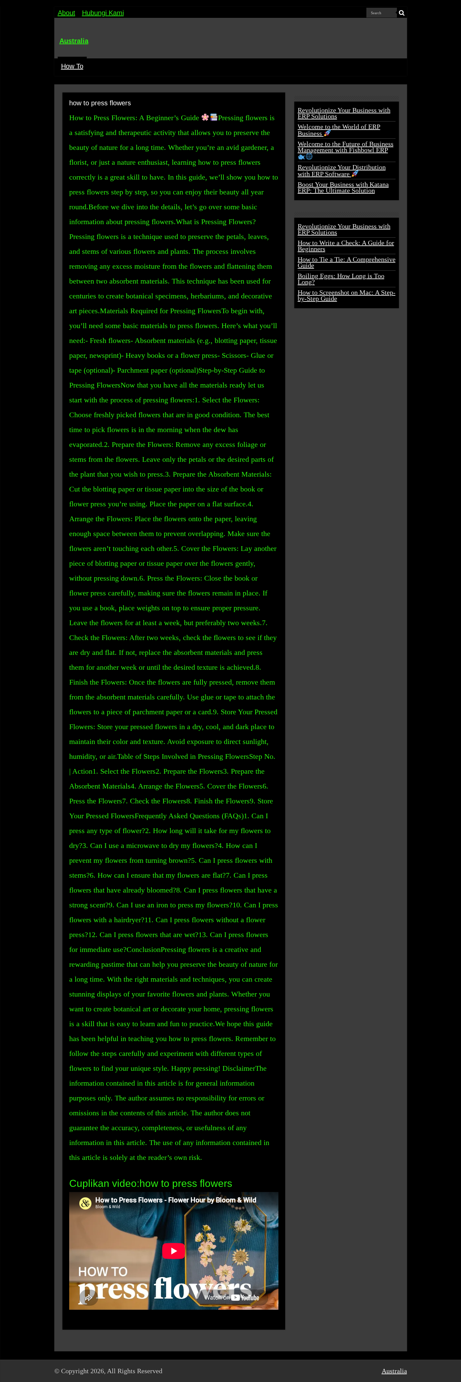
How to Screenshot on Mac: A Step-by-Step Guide (347, 295)
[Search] (402, 13)
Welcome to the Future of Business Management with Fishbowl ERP (346, 147)
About (66, 13)
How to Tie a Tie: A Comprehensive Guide (347, 262)
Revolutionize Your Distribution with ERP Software (342, 170)
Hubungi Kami (103, 13)
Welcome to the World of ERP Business (339, 130)
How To (72, 66)
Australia (73, 41)
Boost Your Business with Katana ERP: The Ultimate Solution (343, 187)
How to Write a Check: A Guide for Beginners (346, 246)
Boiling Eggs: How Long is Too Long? (341, 279)
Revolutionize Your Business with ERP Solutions (344, 113)
